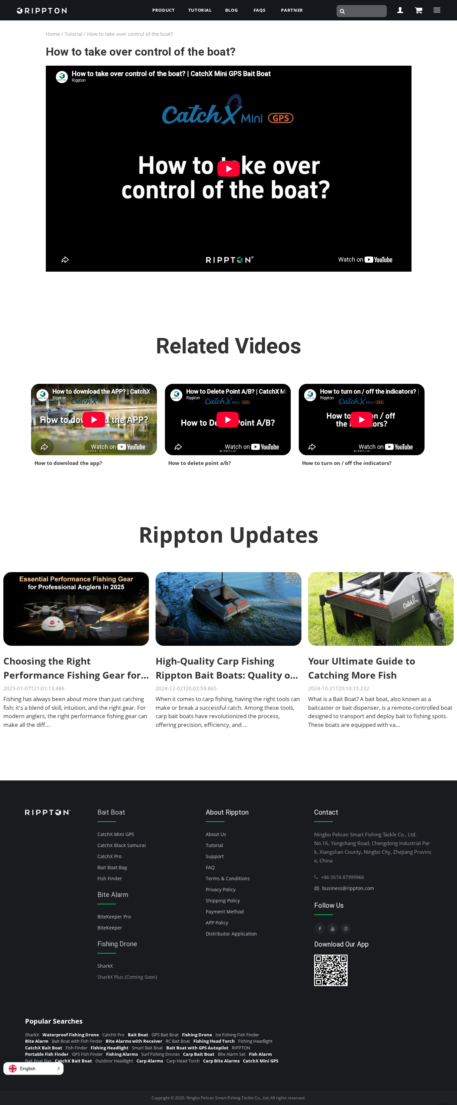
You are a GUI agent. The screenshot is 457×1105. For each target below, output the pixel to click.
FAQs (260, 10)
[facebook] (319, 928)
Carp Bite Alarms (221, 1061)
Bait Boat (111, 812)
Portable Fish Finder (47, 1054)
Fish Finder (109, 878)
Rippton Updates (228, 534)
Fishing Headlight (255, 1041)
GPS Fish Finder (87, 1054)
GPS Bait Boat (165, 1035)
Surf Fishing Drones (160, 1054)
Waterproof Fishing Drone (70, 1035)
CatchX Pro (109, 856)
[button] (33, 1068)
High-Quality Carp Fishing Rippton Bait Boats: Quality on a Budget (226, 674)
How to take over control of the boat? (130, 33)
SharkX (105, 966)
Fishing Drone (117, 944)
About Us (216, 834)
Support (215, 856)
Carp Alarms (149, 1061)
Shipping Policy (223, 900)
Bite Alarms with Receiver (134, 1041)
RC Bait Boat (178, 1041)
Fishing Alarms (122, 1054)
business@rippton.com (348, 888)
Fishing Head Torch (214, 1041)
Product (163, 10)
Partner (292, 10)
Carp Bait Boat (198, 1054)
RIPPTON (241, 1048)
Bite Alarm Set (232, 1054)
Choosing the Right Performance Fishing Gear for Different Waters (72, 674)
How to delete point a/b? (199, 463)
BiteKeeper (109, 927)
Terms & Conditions (228, 878)
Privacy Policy (221, 889)
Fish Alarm (260, 1054)
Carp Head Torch (183, 1061)
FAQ (210, 867)
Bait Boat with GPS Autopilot (197, 1048)
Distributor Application (231, 933)
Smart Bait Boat (147, 1048)
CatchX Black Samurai (121, 845)
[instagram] (345, 928)
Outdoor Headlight (114, 1061)
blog (231, 10)
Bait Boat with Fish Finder (77, 1041)
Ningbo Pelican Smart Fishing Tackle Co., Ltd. (227, 1098)
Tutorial (200, 10)
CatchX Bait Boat (43, 1048)
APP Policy (217, 922)
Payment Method (225, 911)
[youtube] (332, 928)
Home (53, 33)
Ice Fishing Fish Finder (237, 1035)
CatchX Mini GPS (115, 834)
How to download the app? (68, 463)
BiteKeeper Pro (114, 916)
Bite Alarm (112, 895)
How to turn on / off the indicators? (346, 463)
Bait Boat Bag (112, 867)
